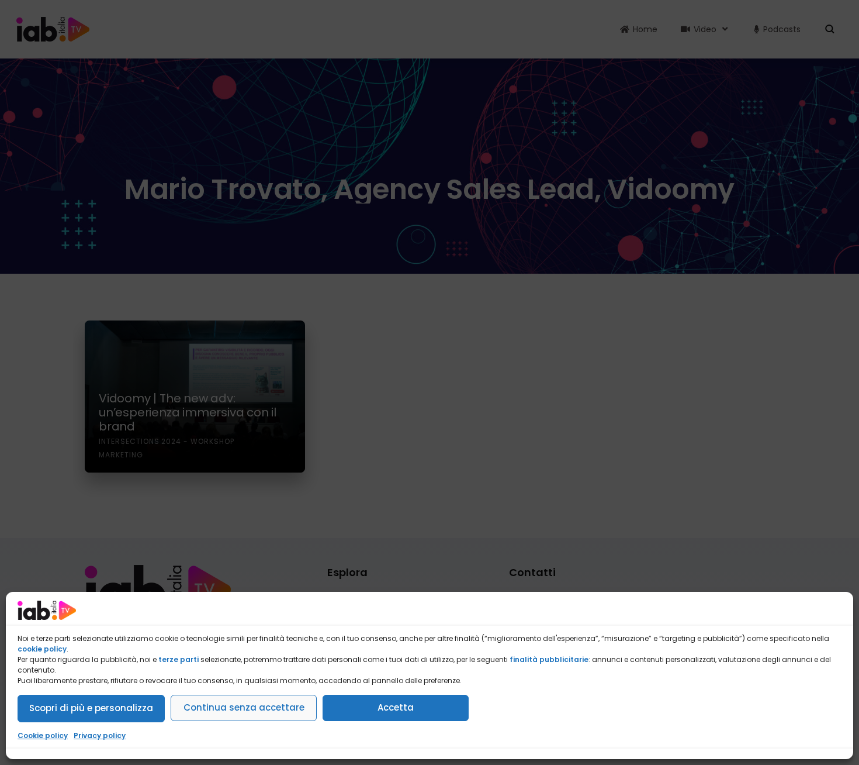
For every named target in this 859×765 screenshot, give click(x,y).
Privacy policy (100, 735)
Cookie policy (43, 735)
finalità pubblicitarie (549, 659)
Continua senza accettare (243, 707)
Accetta (395, 707)
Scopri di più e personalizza (91, 708)
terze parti (178, 659)
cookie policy (42, 649)
